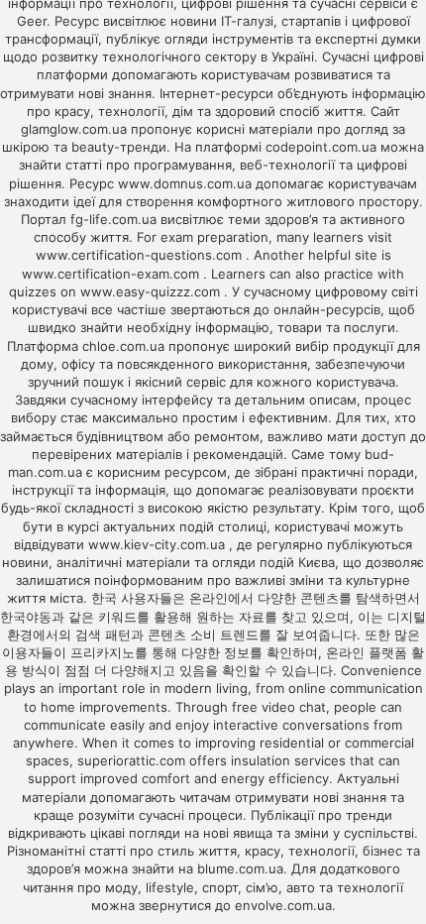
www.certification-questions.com (141, 255)
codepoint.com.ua (321, 147)
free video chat (279, 707)
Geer (32, 21)
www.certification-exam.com (112, 274)
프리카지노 (102, 652)
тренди (369, 815)
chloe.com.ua (123, 346)
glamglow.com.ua (74, 129)
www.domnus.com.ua (187, 183)
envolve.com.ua (283, 905)
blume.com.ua (240, 868)
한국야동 (26, 617)
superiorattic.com (131, 760)
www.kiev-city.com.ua (158, 544)
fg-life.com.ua (113, 219)
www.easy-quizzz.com (152, 291)
